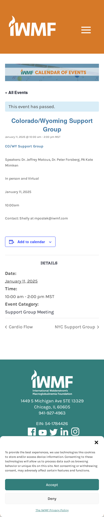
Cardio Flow (20, 327)
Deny (52, 498)
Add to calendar (31, 241)
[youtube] (43, 435)
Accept (52, 484)
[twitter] (53, 435)
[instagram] (75, 435)
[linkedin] (64, 435)
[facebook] (32, 435)
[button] (96, 442)
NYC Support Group (75, 327)
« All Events (16, 92)
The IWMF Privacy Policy (52, 510)
